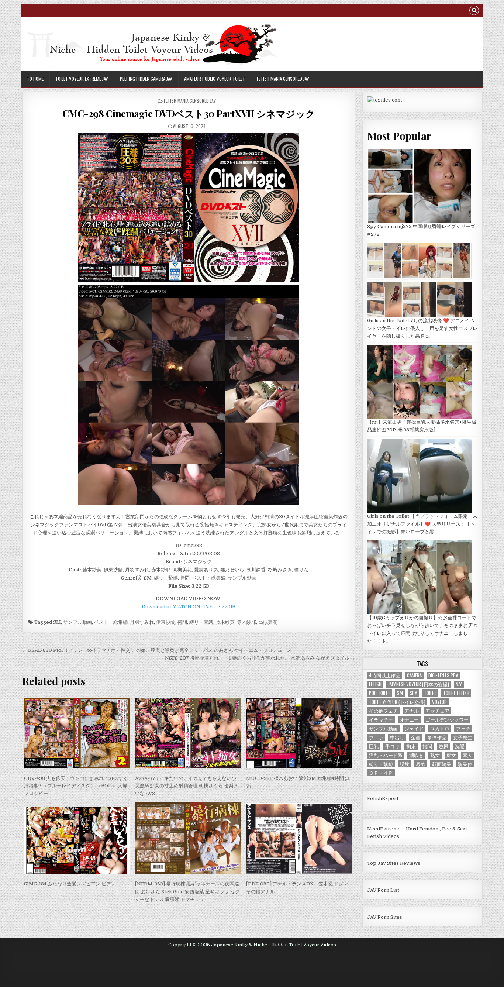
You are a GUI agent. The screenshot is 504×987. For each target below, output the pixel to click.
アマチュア (437, 710)
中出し (397, 737)
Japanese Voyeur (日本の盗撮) (418, 684)
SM (57, 622)
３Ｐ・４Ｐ (381, 772)
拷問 (182, 622)
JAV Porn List (383, 890)
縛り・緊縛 (201, 622)
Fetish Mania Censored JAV (283, 78)
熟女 (435, 755)
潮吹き (416, 755)
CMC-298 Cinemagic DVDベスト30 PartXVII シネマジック (188, 113)
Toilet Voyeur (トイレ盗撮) (397, 701)
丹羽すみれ (142, 622)
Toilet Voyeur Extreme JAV (81, 78)
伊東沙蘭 (165, 622)
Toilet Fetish (456, 693)
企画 (416, 737)
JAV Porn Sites (384, 917)
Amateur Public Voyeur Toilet (214, 78)
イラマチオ (381, 719)
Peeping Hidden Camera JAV (146, 78)
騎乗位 (465, 763)
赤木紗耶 (246, 622)
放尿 (443, 746)
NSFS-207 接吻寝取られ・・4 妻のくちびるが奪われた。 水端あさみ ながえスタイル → (260, 658)
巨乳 (374, 746)
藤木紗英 (225, 622)
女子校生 (462, 737)
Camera (414, 675)
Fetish (375, 684)
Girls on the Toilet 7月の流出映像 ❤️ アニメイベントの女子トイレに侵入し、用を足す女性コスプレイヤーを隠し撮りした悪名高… (422, 328)
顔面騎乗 (441, 763)
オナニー (409, 719)
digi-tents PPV (443, 675)
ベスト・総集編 (111, 622)
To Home (35, 78)
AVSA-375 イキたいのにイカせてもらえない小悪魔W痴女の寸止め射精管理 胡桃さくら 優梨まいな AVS (186, 786)
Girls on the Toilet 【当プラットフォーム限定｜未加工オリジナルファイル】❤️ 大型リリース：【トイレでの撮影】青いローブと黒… (422, 523)
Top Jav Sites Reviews (393, 863)
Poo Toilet (379, 693)
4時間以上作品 (384, 675)
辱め (420, 763)
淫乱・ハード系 (386, 755)
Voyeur (439, 701)
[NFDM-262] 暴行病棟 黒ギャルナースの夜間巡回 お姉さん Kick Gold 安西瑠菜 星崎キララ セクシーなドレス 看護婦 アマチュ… (187, 891)
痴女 (451, 755)
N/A (459, 684)
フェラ (376, 737)
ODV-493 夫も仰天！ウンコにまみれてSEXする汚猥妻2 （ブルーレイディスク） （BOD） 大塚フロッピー (76, 786)
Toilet (430, 693)
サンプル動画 (77, 622)
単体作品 (436, 737)
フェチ (463, 728)
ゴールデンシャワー (447, 719)
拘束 (411, 746)
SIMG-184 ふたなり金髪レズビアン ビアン (70, 884)
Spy (413, 693)
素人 (467, 755)
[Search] (474, 11)
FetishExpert (382, 798)
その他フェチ (383, 710)
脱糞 (404, 763)
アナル (411, 710)
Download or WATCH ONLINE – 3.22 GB (188, 606)
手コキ (392, 746)
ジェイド (414, 728)
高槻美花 (267, 622)
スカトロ (439, 728)
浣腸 (460, 746)
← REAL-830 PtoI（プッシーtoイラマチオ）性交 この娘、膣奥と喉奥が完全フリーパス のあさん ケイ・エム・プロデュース (157, 650)
